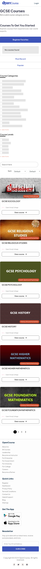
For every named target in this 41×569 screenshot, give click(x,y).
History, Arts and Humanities (29, 238)
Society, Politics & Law (31, 196)
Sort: (10, 171)
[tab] (20, 40)
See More (5, 130)
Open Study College (12, 207)
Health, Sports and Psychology (28, 280)
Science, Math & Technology (29, 363)
